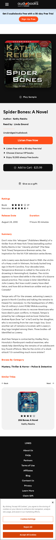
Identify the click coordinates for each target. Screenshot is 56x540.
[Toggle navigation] (7, 4)
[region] (28, 519)
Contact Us (28, 481)
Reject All (28, 527)
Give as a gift (30, 184)
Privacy (28, 486)
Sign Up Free (28, 19)
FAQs (28, 455)
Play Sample (30, 97)
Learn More (28, 491)
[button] (5, 383)
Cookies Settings (28, 519)
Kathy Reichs (20, 119)
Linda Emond (21, 124)
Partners (28, 460)
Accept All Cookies (28, 535)
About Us (28, 450)
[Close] (53, 502)
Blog (28, 476)
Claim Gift (28, 496)
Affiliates (28, 471)
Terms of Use (28, 465)
